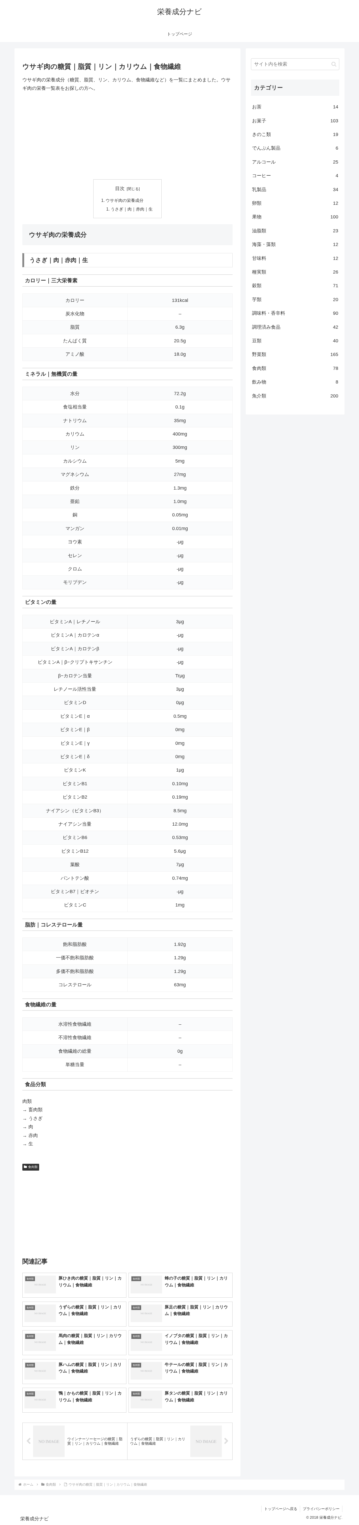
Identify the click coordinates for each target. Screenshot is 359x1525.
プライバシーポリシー (321, 1509)
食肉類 (33, 1167)
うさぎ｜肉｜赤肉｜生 (132, 209)
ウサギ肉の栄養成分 (124, 200)
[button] (334, 64)
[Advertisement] (127, 136)
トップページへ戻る (280, 1509)
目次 (120, 188)
